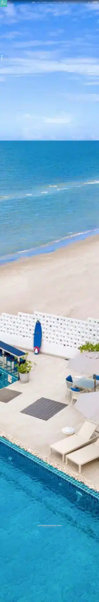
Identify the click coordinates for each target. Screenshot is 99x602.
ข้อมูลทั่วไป (33, 2)
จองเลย (95, 2)
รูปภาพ (38, 2)
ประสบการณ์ (54, 2)
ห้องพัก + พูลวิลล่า (44, 2)
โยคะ (64, 2)
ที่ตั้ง (50, 2)
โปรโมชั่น (60, 2)
